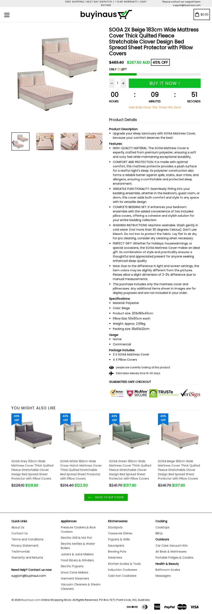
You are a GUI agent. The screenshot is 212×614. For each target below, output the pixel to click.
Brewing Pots (117, 551)
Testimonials (20, 551)
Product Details (123, 119)
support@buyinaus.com (187, 5)
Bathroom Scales (167, 570)
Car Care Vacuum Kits (171, 545)
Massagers (163, 576)
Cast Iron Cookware (122, 576)
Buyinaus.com (31, 600)
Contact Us (19, 533)
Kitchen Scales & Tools (124, 564)
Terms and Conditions (27, 539)
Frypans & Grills (119, 539)
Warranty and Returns (27, 557)
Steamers (115, 557)
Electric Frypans (72, 566)
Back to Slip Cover (109, 497)
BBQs (159, 533)
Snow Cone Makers (74, 572)
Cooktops (162, 527)
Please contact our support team (181, 1)
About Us (17, 527)
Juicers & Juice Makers (77, 554)
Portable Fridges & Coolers (174, 557)
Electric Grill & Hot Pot (76, 538)
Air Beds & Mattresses (171, 551)
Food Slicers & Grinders (77, 560)
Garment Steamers (75, 578)
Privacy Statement (25, 545)
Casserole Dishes (120, 533)
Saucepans (116, 545)
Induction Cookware (122, 570)
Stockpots (115, 527)
